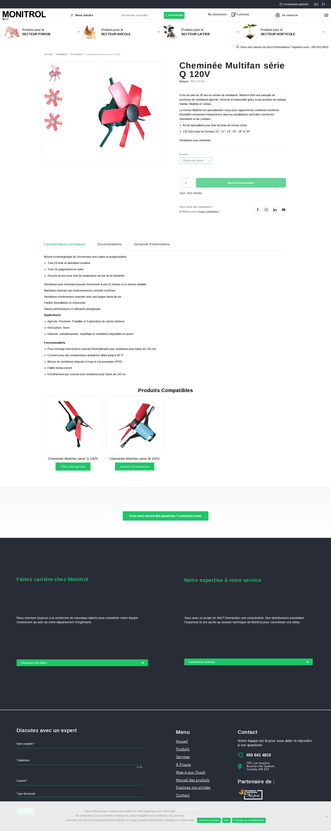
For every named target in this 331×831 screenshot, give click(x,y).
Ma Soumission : (218, 14)
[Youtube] (283, 209)
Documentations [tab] (109, 244)
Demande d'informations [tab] (152, 244)
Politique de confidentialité (249, 820)
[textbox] (79, 794)
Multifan (197, 81)
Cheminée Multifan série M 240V (134, 458)
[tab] (67, 245)
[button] (287, 15)
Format (183, 154)
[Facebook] (257, 209)
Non (226, 820)
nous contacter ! (208, 211)
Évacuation (77, 54)
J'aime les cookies (209, 820)
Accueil (48, 54)
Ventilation (61, 54)
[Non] (326, 816)
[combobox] (79, 794)
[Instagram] (266, 209)
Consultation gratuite (295, 4)
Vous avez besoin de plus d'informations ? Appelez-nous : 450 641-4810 (284, 47)
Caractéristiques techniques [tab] (64, 244)
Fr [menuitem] (323, 4)
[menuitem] (316, 4)
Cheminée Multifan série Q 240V (73, 458)
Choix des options (73, 466)
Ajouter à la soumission (241, 182)
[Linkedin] (275, 209)
